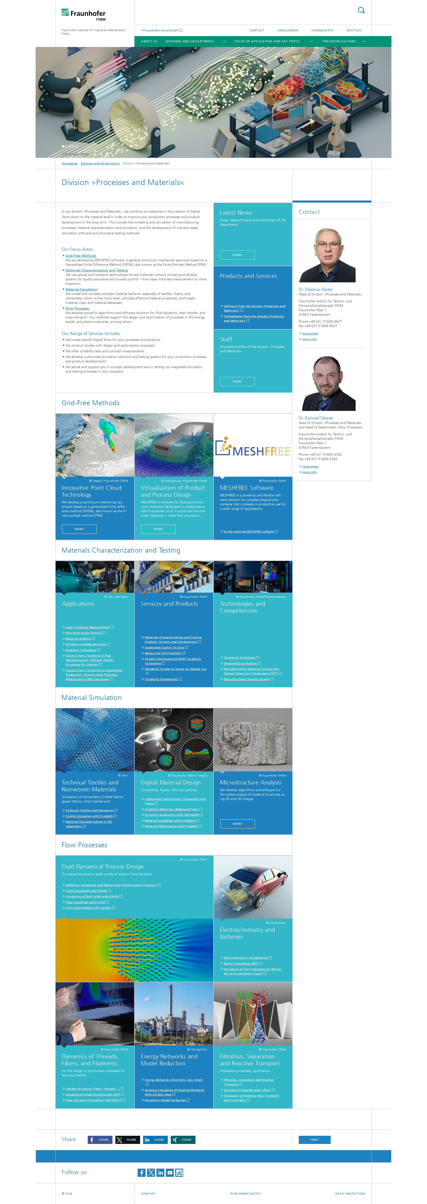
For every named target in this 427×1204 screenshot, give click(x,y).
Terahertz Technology (240, 657)
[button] (63, 146)
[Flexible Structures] (95, 1015)
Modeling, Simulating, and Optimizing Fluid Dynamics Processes (111, 885)
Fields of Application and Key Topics (267, 41)
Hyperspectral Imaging (240, 663)
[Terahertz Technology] (253, 578)
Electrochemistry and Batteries (246, 957)
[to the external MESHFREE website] (253, 446)
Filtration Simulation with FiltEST (247, 1090)
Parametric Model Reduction (165, 1100)
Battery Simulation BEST (241, 963)
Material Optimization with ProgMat (171, 826)
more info (309, 339)
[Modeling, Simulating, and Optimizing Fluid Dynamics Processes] (134, 949)
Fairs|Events (323, 30)
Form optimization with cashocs (88, 908)
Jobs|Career (288, 30)
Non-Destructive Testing (83, 633)
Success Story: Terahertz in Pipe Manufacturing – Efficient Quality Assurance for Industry (90, 660)
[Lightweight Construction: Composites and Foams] (174, 741)
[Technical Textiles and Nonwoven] (95, 741)
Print (315, 1139)
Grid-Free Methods (80, 256)
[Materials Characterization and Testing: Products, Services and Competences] (174, 578)
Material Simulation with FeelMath (170, 820)
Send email (310, 333)
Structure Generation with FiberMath (172, 815)
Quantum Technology (81, 650)
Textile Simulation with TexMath (89, 816)
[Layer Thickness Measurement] (95, 578)
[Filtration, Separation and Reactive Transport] (253, 1015)
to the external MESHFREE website (249, 531)
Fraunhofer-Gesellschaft (161, 30)
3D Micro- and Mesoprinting (86, 644)
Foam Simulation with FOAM (86, 890)
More (237, 255)
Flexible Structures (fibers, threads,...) (93, 1089)
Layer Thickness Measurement (87, 627)
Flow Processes (77, 308)
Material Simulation (81, 289)
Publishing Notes (245, 1193)
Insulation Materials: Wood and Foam (172, 809)
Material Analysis (78, 638)
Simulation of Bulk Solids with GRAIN (92, 896)
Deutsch (354, 30)
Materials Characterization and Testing (96, 270)
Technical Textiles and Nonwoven (89, 810)
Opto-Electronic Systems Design (246, 679)
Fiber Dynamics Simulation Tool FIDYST (94, 1100)
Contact (256, 30)
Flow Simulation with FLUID (85, 902)
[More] (95, 446)
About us (149, 41)
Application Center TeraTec (164, 647)
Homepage (70, 163)
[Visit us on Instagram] (179, 1173)
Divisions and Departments (190, 41)
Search (361, 10)
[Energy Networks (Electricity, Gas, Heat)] (174, 1015)
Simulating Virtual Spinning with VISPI (93, 1094)
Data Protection (350, 1193)
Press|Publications (339, 41)
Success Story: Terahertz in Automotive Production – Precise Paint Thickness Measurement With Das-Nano (94, 675)
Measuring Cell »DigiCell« (163, 653)
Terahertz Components (161, 679)
